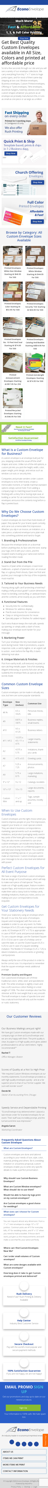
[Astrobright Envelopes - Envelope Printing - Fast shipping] (35, 362)
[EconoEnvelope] (24, 1429)
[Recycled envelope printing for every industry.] (13, 398)
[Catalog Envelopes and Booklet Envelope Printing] (35, 327)
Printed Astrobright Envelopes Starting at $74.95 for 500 (35, 378)
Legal (35, 1487)
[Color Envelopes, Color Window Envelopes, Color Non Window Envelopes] (13, 291)
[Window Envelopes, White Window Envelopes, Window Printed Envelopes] (35, 255)
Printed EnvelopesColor (12, 306)
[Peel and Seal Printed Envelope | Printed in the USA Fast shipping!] (13, 326)
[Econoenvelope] (24, 9)
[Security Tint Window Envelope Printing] (35, 291)
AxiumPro (28, 1483)
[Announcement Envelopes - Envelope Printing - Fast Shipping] (13, 362)
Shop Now (24, 38)
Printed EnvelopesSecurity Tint (35, 306)
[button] (6, 14)
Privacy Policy (16, 1487)
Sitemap (27, 1487)
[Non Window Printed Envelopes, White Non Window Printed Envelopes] (13, 255)
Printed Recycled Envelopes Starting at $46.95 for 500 (12, 413)
